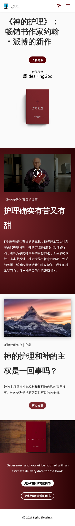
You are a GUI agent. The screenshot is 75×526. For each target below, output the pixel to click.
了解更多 (37, 60)
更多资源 (37, 405)
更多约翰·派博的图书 (37, 483)
